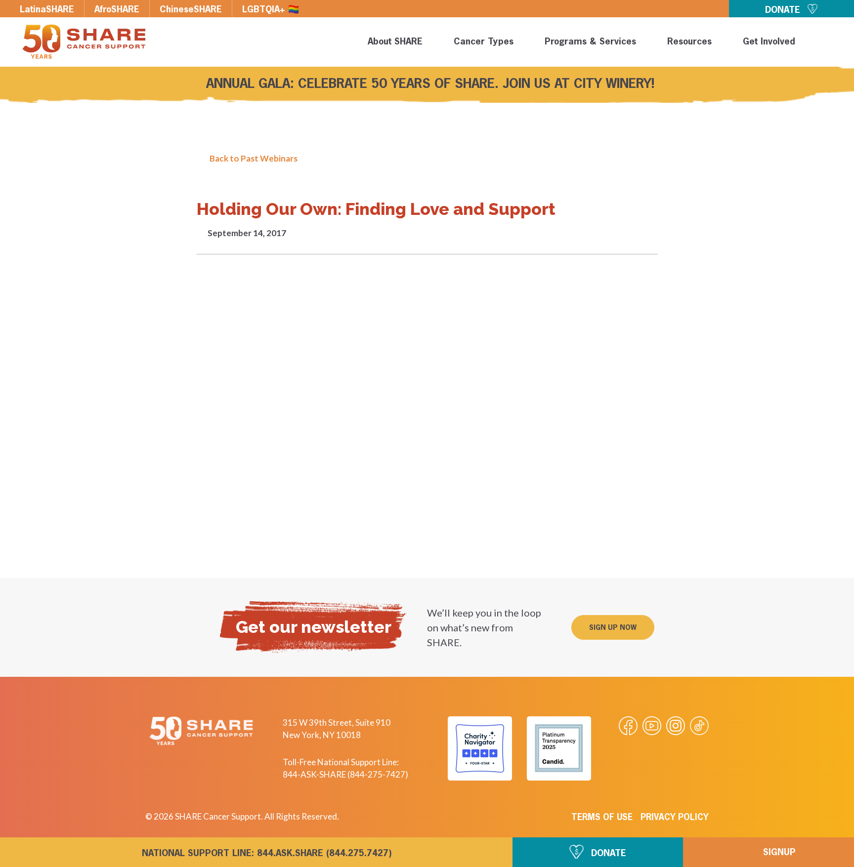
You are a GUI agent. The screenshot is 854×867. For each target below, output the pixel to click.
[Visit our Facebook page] (628, 725)
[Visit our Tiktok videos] (699, 725)
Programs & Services (590, 42)
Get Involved (769, 42)
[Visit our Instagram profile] (675, 725)
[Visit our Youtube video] (651, 725)
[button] (830, 43)
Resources (689, 42)
